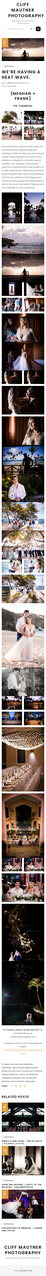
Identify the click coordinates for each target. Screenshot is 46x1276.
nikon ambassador (28, 1068)
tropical (23, 1075)
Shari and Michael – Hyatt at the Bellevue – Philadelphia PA (22, 1185)
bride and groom (13, 1064)
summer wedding (10, 1075)
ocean (25, 1071)
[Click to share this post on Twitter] (16, 1086)
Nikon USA (7, 1071)
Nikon (16, 1068)
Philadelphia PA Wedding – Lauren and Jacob (22, 1229)
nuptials (17, 1071)
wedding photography (13, 1081)
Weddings (9, 66)
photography (36, 1071)
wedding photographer (24, 1078)
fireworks (7, 1068)
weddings (31, 1081)
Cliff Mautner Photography (26, 10)
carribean (28, 1064)
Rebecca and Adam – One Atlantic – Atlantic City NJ (22, 1142)
